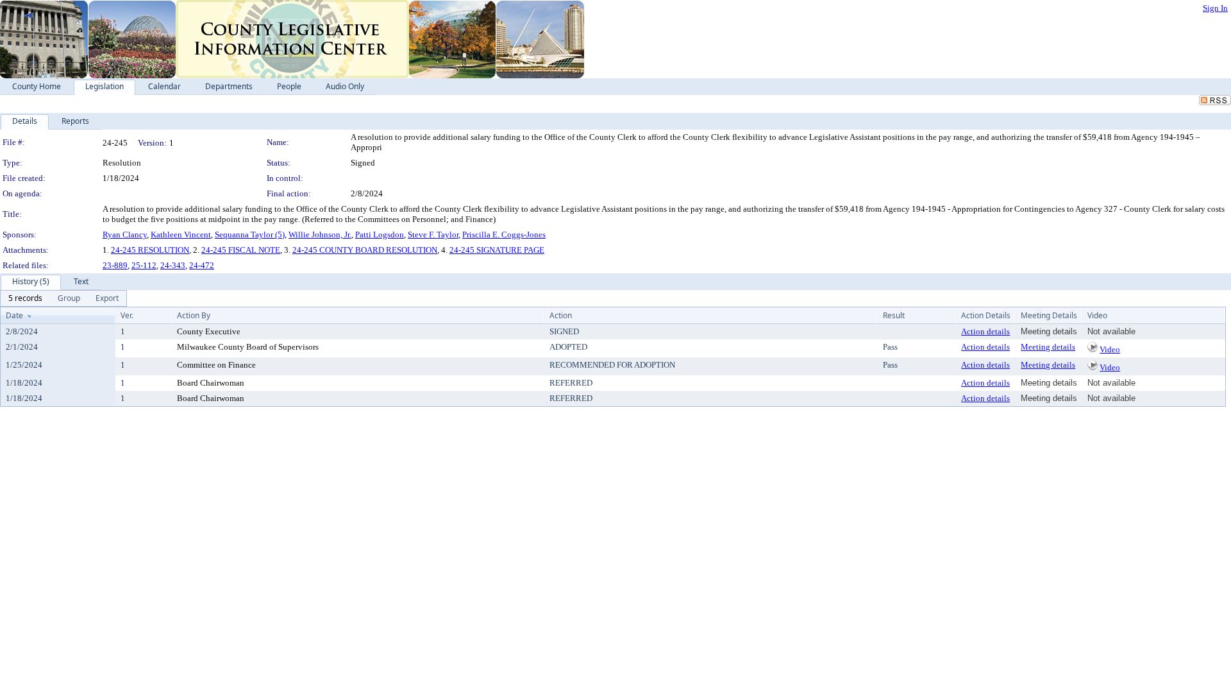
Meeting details (1048, 347)
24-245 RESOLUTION (150, 250)
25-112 (143, 265)
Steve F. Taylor (433, 234)
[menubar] (63, 298)
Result (894, 315)
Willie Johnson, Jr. (320, 234)
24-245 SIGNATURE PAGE (496, 250)
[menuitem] (25, 298)
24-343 (172, 265)
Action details (985, 331)
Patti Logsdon (379, 234)
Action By (193, 315)
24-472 (201, 265)
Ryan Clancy (125, 234)
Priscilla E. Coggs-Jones (504, 234)
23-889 (115, 265)
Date (14, 315)
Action (560, 315)
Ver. (127, 315)
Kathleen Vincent (181, 234)
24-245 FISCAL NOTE (240, 250)
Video (1110, 349)
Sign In (1215, 8)
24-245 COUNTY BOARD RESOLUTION (364, 250)
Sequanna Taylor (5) (250, 234)
